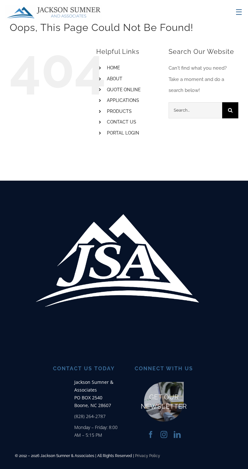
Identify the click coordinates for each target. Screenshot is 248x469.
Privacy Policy (147, 456)
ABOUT (114, 78)
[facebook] (150, 434)
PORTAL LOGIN (123, 132)
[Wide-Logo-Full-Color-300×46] (53, 7)
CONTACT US (121, 122)
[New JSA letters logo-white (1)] (117, 184)
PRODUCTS (119, 111)
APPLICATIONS (123, 100)
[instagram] (163, 434)
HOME (113, 67)
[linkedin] (177, 434)
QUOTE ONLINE (123, 89)
